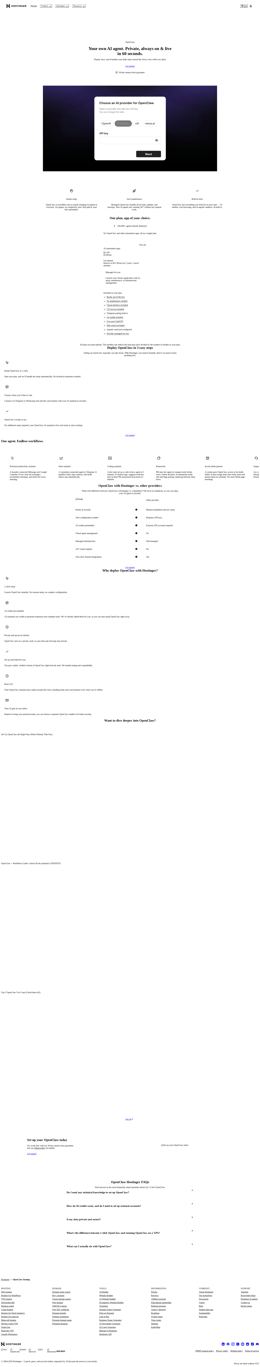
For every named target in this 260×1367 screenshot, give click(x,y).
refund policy (40, 1148)
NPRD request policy (204, 1351)
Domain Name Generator (110, 1309)
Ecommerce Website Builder (111, 1302)
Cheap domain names (61, 1299)
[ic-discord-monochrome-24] (257, 1344)
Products (44, 6)
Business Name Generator (110, 1320)
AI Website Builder (107, 1299)
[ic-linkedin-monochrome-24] (223, 1344)
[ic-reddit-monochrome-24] (247, 1344)
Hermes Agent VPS (9, 1324)
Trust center (156, 1320)
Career (202, 1302)
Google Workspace (9, 1334)
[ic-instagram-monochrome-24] (233, 1344)
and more (60, 1351)
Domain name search (61, 1292)
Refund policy (236, 1351)
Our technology (205, 1295)
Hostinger (5, 1279)
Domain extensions (60, 1317)
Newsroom (203, 1299)
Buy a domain (58, 1295)
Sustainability (204, 1313)
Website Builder (106, 1295)
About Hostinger (206, 1292)
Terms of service (252, 1351)
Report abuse (246, 1306)
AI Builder (103, 1292)
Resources (77, 6)
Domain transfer (59, 1313)
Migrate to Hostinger (108, 1331)
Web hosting (6, 1292)
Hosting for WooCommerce (13, 1313)
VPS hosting (6, 1299)
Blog (201, 1306)
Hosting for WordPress (11, 1295)
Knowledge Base (248, 1295)
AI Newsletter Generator (109, 1324)
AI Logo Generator (107, 1327)
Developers (60, 6)
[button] (130, 1193)
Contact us (245, 1302)
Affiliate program (158, 1299)
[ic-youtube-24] (242, 1344)
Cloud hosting (7, 1309)
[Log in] (250, 6)
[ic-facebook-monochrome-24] (228, 1344)
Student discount (206, 1309)
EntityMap (155, 1327)
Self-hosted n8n (7, 1302)
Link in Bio (104, 1317)
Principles (203, 1317)
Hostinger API (105, 1334)
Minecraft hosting (8, 1320)
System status (157, 1317)
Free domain (57, 1302)
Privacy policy (222, 1351)
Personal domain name (62, 1320)
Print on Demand (106, 1313)
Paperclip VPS (7, 1331)
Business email (7, 1306)
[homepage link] (16, 6)
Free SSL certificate (60, 1309)
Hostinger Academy (249, 1299)
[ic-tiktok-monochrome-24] (252, 1344)
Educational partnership (161, 1302)
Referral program (158, 1306)
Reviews (155, 1295)
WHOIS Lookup (59, 1306)
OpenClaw (5, 1327)
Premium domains (60, 1324)
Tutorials (244, 1292)
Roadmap (155, 1313)
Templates (103, 1306)
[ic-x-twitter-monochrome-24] (237, 1344)
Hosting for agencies (10, 1317)
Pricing (34, 6)
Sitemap (154, 1324)
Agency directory (158, 1309)
